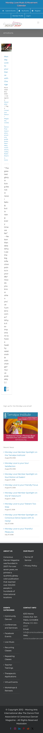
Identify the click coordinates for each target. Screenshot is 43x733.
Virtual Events (11, 682)
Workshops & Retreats (11, 689)
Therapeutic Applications (10, 675)
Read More (7, 389)
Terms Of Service (29, 558)
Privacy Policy (31, 566)
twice (6, 160)
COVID (6, 123)
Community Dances (10, 617)
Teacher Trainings (9, 666)
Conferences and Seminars (11, 626)
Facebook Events (9, 635)
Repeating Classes (10, 657)
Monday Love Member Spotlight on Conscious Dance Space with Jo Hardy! (21, 518)
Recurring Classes (9, 649)
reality (6, 152)
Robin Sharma (6, 156)
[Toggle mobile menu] (38, 22)
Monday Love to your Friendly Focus (21, 485)
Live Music (9, 642)
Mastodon (21, 723)
